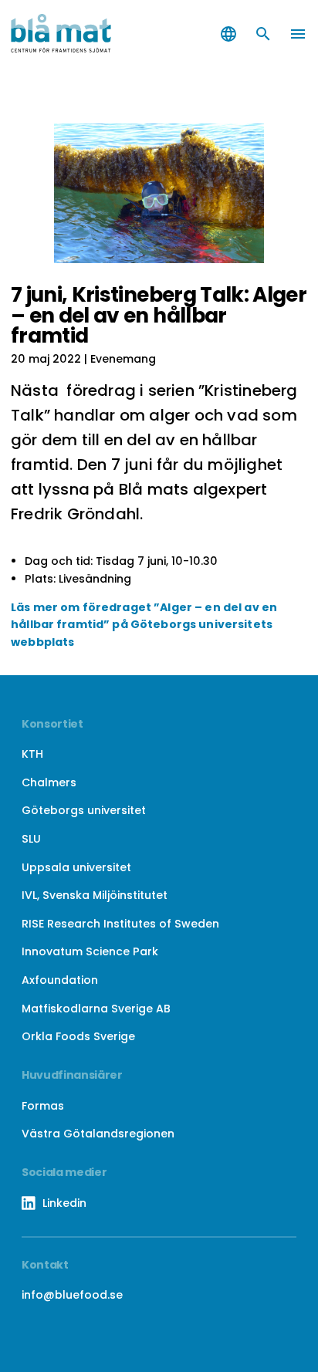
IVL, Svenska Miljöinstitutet (94, 895)
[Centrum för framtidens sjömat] (79, 34)
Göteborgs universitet (84, 810)
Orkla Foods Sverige (78, 1036)
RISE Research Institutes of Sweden (120, 923)
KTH (32, 754)
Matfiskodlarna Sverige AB (96, 1008)
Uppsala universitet (76, 867)
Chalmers (49, 782)
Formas (43, 1105)
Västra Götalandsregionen (98, 1133)
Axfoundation (60, 980)
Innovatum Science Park (90, 951)
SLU (31, 839)
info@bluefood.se (72, 1295)
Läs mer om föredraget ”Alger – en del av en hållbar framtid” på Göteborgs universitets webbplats (144, 625)
